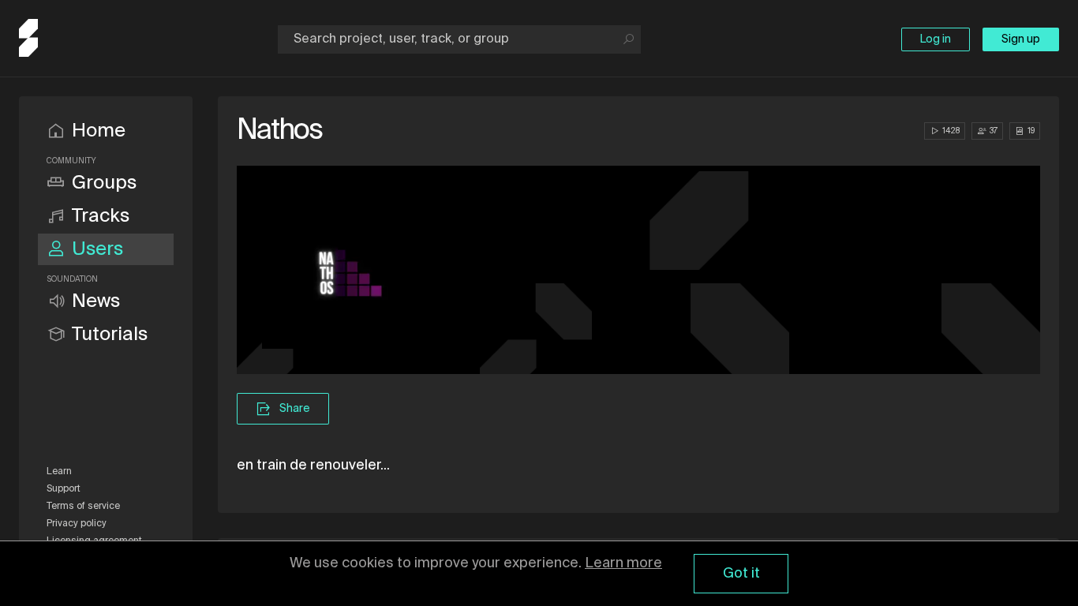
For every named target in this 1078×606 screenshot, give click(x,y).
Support (63, 489)
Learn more (623, 563)
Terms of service (83, 506)
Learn (59, 472)
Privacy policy (77, 524)
